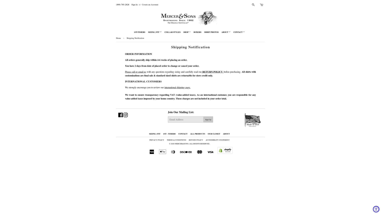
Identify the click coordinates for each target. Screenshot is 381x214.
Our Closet (214, 133)
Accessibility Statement (217, 140)
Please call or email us (135, 71)
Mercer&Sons (181, 143)
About (225, 32)
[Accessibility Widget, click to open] (376, 209)
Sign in (134, 4)
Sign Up (208, 119)
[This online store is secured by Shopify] (225, 152)
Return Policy (196, 140)
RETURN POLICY (212, 71)
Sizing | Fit (154, 32)
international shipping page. (177, 87)
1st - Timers (169, 133)
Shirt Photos (211, 32)
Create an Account (150, 4)
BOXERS (197, 32)
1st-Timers (139, 32)
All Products (197, 133)
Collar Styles (172, 32)
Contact (238, 32)
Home (118, 38)
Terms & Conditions (176, 140)
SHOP (186, 32)
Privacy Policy (156, 140)
